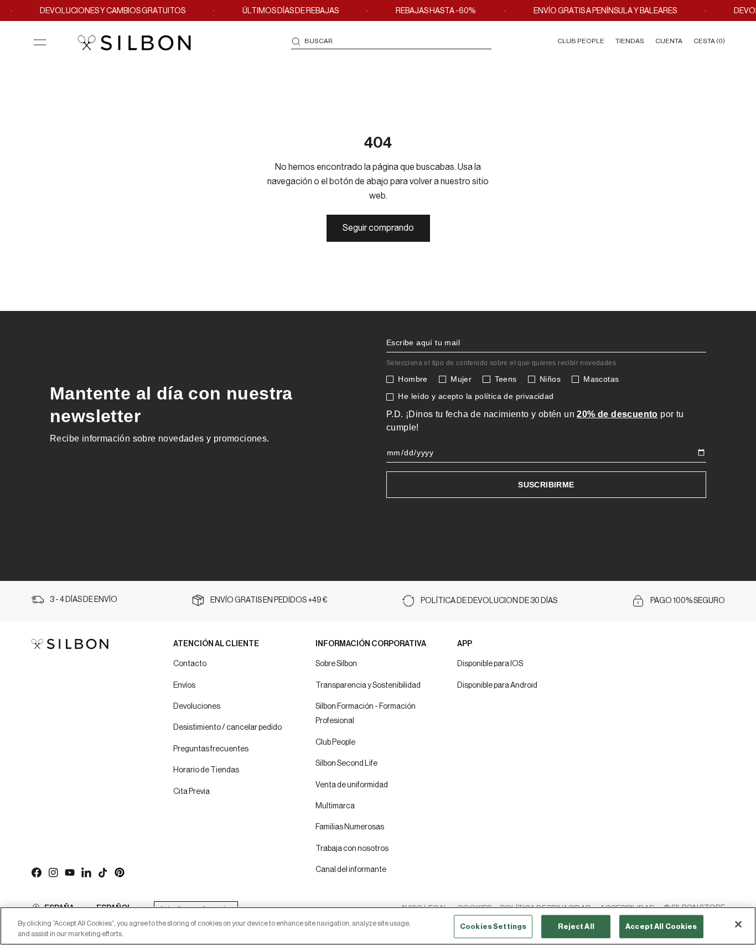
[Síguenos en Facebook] (36, 872)
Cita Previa (191, 792)
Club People (335, 742)
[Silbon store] (134, 42)
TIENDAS (629, 41)
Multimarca (335, 806)
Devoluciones (196, 706)
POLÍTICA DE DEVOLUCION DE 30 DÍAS (489, 601)
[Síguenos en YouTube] (69, 872)
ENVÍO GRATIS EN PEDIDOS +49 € (269, 600)
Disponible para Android (497, 685)
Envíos (184, 685)
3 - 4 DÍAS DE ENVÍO (83, 600)
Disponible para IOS (490, 664)
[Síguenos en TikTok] (102, 872)
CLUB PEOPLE (580, 41)
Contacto (189, 664)
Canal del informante (350, 870)
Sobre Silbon (336, 664)
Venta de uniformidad (351, 785)
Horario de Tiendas (206, 770)
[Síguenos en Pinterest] (119, 872)
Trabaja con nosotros (352, 849)
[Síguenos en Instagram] (52, 872)
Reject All (576, 926)
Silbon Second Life (346, 763)
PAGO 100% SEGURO (687, 601)
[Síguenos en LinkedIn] (85, 872)
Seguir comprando (378, 228)
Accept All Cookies (661, 926)
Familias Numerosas (349, 827)
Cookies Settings (493, 926)
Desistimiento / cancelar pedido (227, 727)
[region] (378, 926)
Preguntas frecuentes (210, 749)
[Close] (738, 924)
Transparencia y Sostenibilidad (368, 685)
